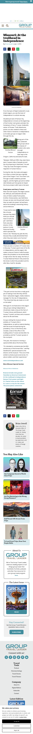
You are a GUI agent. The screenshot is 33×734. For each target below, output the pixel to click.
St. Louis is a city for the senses (14, 383)
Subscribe (16, 690)
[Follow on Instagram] (14, 657)
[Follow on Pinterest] (22, 657)
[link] (4, 49)
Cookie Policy (23, 717)
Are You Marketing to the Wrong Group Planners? (15, 497)
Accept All (16, 721)
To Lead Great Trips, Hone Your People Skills (15, 542)
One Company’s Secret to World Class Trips (15, 475)
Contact (16, 693)
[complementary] (16, 719)
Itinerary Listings (16, 671)
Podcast (16, 668)
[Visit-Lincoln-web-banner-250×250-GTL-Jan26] (16, 289)
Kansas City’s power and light (13, 379)
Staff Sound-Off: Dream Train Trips (14, 520)
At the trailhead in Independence (14, 377)
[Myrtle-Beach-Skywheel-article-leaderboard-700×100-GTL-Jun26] (16, 244)
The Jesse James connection (12, 386)
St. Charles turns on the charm (13, 381)
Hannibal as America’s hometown (14, 375)
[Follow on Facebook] (10, 657)
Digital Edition (16, 688)
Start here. (24, 2)
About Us (16, 685)
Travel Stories (16, 674)
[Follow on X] (6, 657)
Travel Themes (16, 676)
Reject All (16, 730)
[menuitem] (3, 25)
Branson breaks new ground (12, 373)
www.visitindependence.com (13, 360)
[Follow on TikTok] (18, 657)
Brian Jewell (9, 44)
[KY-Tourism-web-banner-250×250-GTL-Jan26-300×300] (16, 411)
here (16, 575)
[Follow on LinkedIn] (26, 657)
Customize (16, 726)
